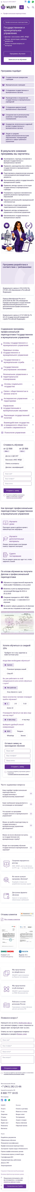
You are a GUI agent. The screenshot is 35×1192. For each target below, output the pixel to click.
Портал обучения (21, 1123)
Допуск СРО (5, 1163)
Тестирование (20, 1117)
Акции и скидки (21, 1120)
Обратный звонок (28, 7)
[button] (21, 7)
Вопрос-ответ (22, 1034)
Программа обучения (17, 54)
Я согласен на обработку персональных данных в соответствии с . (15, 496)
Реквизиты (4, 1125)
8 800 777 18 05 (9, 1093)
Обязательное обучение (8, 1140)
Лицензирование (6, 1165)
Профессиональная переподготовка (12, 1146)
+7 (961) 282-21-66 (11, 1086)
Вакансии (4, 1120)
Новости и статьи (21, 1111)
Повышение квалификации (9, 1143)
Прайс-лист (4, 1123)
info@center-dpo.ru (25, 1023)
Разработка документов (8, 1137)
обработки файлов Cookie (12, 1182)
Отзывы (3, 1117)
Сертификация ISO (7, 1157)
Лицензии (4, 1114)
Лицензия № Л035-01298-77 (9, 1)
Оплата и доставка (22, 1108)
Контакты (4, 1128)
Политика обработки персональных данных (12, 1174)
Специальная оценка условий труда (12, 1154)
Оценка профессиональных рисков (12, 1151)
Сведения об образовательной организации (12, 1171)
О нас (3, 1111)
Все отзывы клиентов (12, 919)
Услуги (3, 1108)
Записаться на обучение (17, 59)
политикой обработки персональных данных (14, 497)
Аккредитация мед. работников (11, 1160)
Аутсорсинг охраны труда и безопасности (14, 1148)
